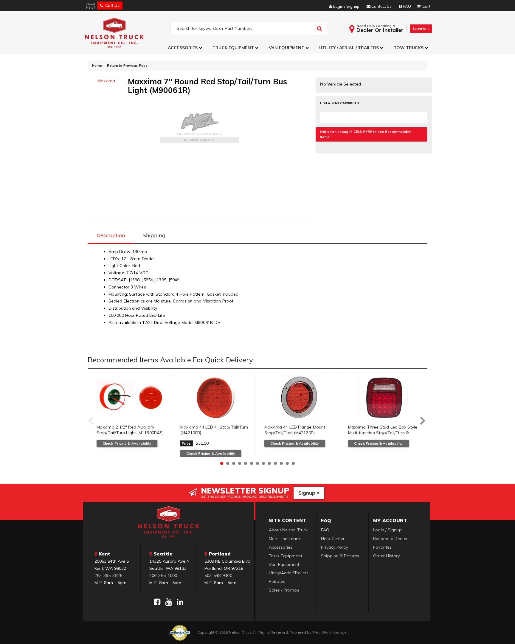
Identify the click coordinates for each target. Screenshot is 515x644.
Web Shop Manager (330, 632)
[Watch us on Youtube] (168, 602)
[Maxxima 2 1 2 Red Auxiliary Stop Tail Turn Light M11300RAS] (132, 397)
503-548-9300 (218, 575)
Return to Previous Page (127, 65)
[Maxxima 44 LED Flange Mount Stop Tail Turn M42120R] (299, 397)
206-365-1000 (163, 575)
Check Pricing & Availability (127, 443)
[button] (185, 47)
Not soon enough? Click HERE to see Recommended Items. (366, 134)
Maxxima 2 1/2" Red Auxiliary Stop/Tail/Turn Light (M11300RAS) (130, 430)
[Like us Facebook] (157, 602)
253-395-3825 (108, 575)
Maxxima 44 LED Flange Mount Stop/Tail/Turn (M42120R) (294, 430)
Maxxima (106, 80)
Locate (420, 28)
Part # (325, 103)
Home (97, 65)
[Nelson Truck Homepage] (126, 32)
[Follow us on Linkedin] (180, 602)
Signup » (308, 493)
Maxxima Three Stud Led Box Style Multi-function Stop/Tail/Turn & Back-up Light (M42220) (382, 432)
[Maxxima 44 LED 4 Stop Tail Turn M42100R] (215, 397)
